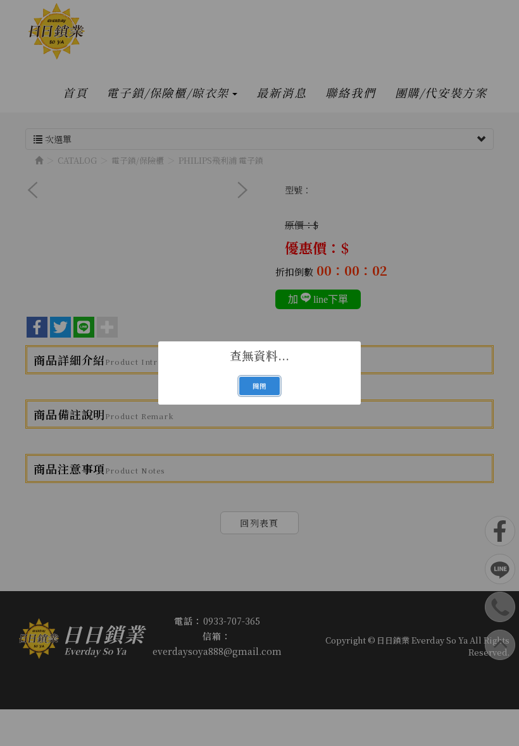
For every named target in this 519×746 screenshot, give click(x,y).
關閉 (259, 386)
